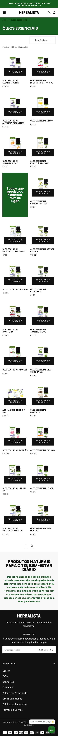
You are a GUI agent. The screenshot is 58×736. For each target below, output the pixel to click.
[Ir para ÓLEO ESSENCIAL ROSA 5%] (15, 434)
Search (6, 670)
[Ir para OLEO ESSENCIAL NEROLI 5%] (15, 472)
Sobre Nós (8, 682)
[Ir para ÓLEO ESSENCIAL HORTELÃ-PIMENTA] (43, 145)
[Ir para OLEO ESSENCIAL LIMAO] (43, 105)
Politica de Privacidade (14, 693)
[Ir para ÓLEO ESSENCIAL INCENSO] (15, 273)
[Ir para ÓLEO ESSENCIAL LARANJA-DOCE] (15, 145)
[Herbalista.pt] (29, 616)
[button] (4, 12)
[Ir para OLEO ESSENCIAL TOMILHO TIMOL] (43, 313)
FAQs (5, 676)
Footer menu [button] (8, 663)
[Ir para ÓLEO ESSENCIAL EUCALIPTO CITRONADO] (43, 64)
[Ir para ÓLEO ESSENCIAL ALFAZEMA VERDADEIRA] (15, 105)
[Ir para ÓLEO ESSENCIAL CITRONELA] (43, 273)
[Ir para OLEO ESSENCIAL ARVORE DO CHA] (43, 233)
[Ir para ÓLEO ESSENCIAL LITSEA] (43, 472)
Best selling (41, 40)
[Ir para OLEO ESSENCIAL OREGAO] (43, 434)
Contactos (7, 687)
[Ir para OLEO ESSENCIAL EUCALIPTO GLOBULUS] (15, 233)
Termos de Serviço (12, 709)
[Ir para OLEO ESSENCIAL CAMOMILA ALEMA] (43, 185)
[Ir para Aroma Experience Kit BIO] (15, 394)
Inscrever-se (45, 650)
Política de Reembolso (14, 704)
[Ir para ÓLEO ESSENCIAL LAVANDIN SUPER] (15, 64)
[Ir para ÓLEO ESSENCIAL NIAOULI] (15, 354)
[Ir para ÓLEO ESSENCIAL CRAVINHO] (43, 394)
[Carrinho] (54, 12)
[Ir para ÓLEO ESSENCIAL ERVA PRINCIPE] (43, 512)
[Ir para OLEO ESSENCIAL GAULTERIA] (15, 313)
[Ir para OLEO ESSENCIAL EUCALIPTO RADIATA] (15, 512)
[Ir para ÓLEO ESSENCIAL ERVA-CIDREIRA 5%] (43, 354)
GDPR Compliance (12, 698)
